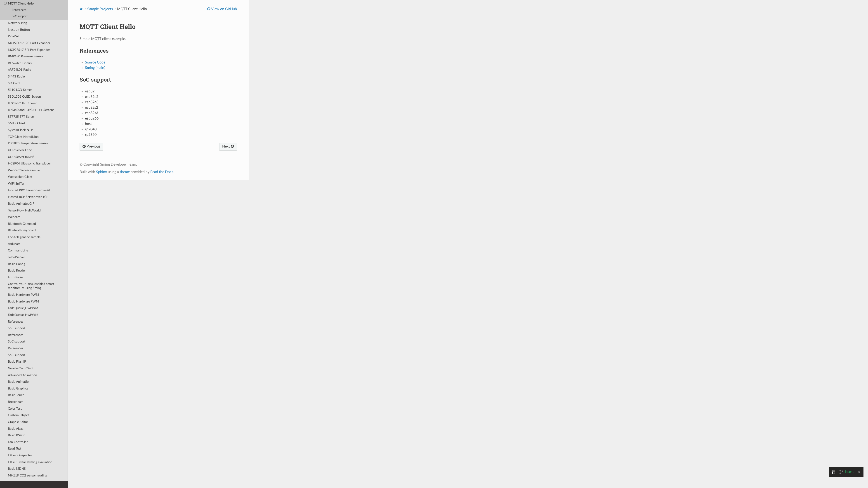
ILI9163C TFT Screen (22, 103)
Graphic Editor (18, 422)
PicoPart (13, 36)
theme (125, 172)
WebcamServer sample (24, 170)
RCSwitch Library (20, 63)
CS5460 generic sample (24, 237)
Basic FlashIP (17, 361)
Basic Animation (19, 381)
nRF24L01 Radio (19, 69)
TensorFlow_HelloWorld (24, 210)
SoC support (20, 16)
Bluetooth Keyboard (22, 230)
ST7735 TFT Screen (21, 116)
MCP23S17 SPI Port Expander (29, 50)
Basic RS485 (16, 435)
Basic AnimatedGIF (21, 203)
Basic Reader (17, 270)
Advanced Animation (22, 375)
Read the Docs (161, 172)
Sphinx (101, 172)
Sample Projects (100, 9)
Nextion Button (19, 29)
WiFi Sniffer (16, 183)
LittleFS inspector (20, 455)
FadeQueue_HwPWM (23, 308)
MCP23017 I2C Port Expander (29, 43)
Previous (93, 146)
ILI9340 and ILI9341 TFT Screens (31, 110)
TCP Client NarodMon (23, 136)
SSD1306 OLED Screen (24, 96)
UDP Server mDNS (21, 157)
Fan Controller (18, 442)
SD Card (14, 83)
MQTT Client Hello (21, 3)
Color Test (15, 408)
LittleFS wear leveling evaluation (30, 462)
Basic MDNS (17, 468)
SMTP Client (16, 123)
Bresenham (16, 402)
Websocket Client (20, 176)
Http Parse (15, 277)
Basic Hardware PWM (23, 294)
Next (226, 146)
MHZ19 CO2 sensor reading (27, 475)
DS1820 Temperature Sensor (28, 143)
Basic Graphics (18, 388)
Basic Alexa (16, 428)
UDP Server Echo (20, 150)
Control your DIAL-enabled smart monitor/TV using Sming (31, 286)
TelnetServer (16, 257)
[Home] (81, 9)
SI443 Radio (16, 76)
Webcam (14, 217)
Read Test (14, 448)
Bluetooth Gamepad (22, 223)
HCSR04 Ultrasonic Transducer (29, 163)
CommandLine (18, 250)
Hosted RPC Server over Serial (29, 190)
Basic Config (16, 264)
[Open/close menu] (5, 4)
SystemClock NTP (20, 130)
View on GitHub (223, 9)
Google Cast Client (20, 368)
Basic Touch (16, 395)
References (19, 10)
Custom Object (18, 415)
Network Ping (17, 23)
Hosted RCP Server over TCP (28, 197)
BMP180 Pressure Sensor (25, 56)
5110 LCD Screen (20, 90)
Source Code (95, 62)
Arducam (14, 244)
